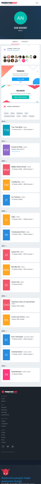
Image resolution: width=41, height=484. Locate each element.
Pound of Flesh (16, 147)
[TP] (6, 240)
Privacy (3, 437)
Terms (3, 435)
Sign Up (3, 401)
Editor (20, 30)
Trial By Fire (15, 182)
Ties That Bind (16, 127)
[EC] (6, 345)
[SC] (6, 290)
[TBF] (6, 190)
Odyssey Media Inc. (15, 151)
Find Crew (4, 410)
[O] (6, 225)
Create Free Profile (20, 97)
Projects (3, 426)
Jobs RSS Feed (5, 415)
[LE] (6, 260)
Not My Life (15, 267)
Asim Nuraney (20, 27)
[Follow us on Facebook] (3, 446)
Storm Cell (15, 282)
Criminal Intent (17, 352)
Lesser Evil (15, 252)
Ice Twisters (15, 197)
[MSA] (6, 175)
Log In (3, 398)
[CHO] (6, 310)
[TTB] (6, 135)
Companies (4, 423)
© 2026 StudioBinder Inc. (8, 452)
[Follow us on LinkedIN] (12, 446)
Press (2, 440)
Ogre (13, 217)
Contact (3, 442)
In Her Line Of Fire (18, 317)
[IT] (6, 205)
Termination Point (18, 232)
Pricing (3, 432)
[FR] (6, 379)
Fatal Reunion (16, 372)
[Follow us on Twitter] (8, 446)
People (3, 421)
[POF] (6, 155)
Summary (24, 41)
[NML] (6, 275)
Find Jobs (3, 407)
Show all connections (13, 50)
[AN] (20, 24)
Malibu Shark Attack (18, 167)
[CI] (6, 360)
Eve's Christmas (17, 337)
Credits (15, 41)
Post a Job (20, 79)
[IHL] (6, 325)
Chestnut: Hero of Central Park (23, 302)
